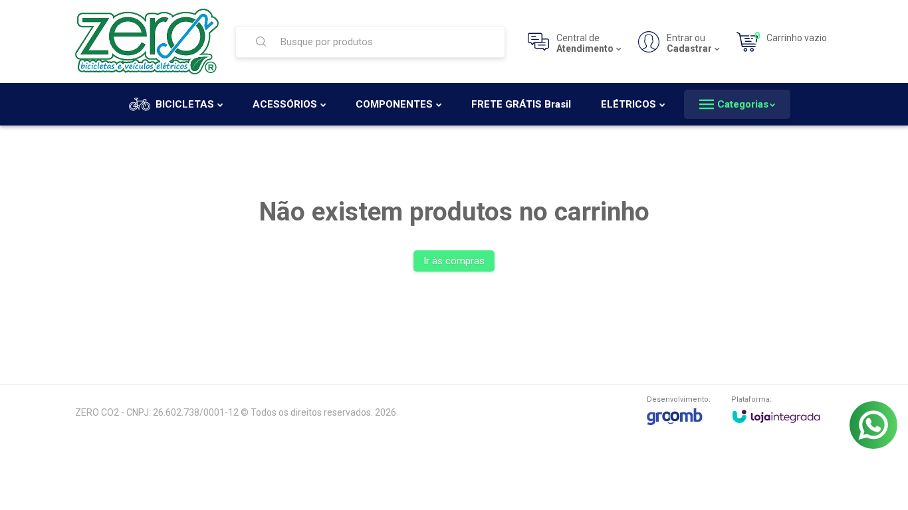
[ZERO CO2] (147, 41)
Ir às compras (454, 261)
